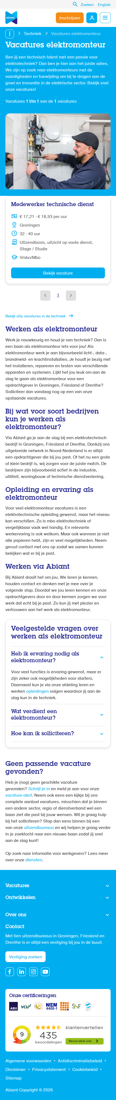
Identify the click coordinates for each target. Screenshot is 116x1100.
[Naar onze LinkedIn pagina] (21, 971)
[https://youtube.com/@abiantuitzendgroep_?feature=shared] (45, 971)
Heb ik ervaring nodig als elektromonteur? (45, 657)
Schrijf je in (39, 789)
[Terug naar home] (11, 17)
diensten (33, 860)
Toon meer (58, 886)
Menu (105, 17)
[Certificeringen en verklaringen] (13, 1006)
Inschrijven (69, 18)
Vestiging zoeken (25, 957)
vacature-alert (18, 795)
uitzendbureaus (39, 828)
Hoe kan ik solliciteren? (42, 734)
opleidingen (38, 691)
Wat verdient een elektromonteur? (34, 715)
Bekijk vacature (58, 273)
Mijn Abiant (91, 17)
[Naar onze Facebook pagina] (9, 971)
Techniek (32, 34)
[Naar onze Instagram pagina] (33, 971)
